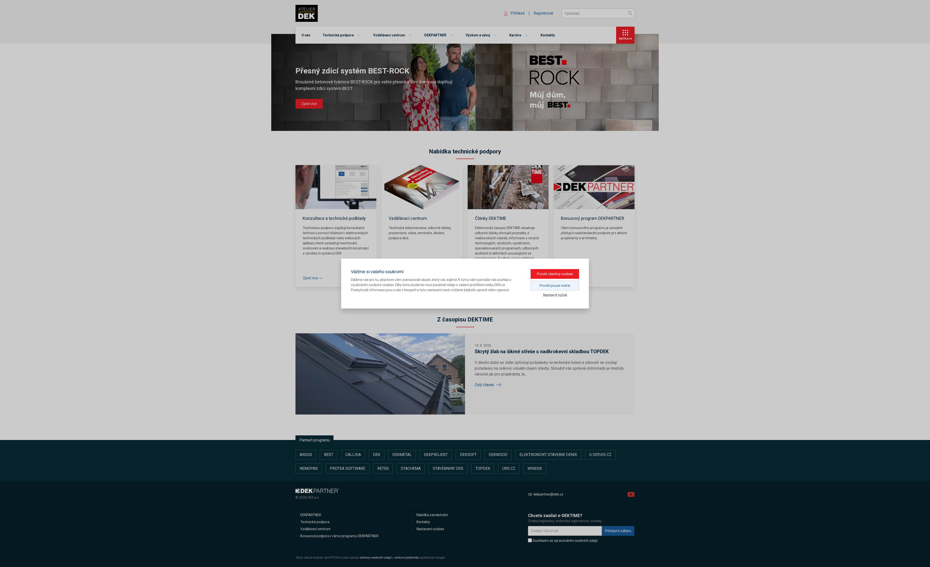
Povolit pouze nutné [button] (555, 285)
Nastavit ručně (555, 295)
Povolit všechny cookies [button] (555, 274)
